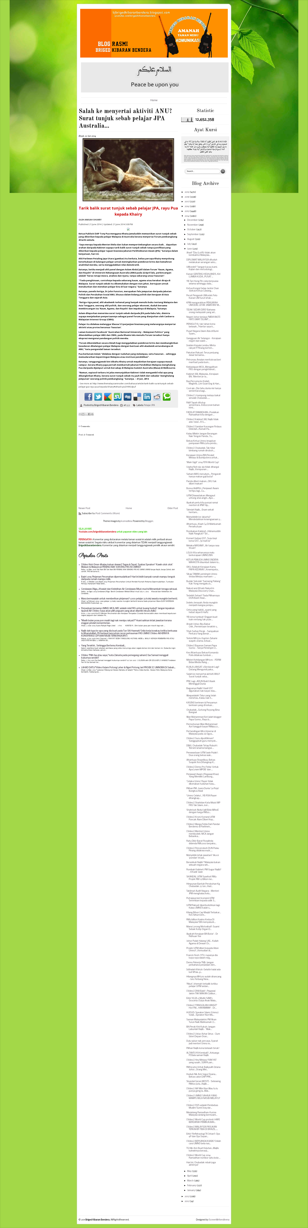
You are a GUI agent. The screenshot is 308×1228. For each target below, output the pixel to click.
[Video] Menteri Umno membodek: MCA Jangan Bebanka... (200, 834)
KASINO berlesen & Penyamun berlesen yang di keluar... (201, 704)
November (192, 225)
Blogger (149, 521)
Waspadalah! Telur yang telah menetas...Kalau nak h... (201, 697)
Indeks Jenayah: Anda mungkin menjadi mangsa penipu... (202, 604)
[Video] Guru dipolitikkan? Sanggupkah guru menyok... (201, 739)
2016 (187, 206)
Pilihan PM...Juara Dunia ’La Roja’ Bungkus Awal (202, 789)
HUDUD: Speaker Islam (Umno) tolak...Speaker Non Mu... (202, 1013)
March (190, 1181)
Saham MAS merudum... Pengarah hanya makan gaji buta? (203, 475)
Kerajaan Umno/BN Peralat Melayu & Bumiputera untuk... (202, 456)
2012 (187, 1201)
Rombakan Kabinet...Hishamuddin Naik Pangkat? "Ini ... (203, 532)
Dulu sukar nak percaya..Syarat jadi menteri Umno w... (202, 1042)
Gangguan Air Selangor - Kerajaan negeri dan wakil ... (203, 339)
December (192, 220)
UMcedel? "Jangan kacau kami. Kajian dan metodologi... (202, 268)
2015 (187, 211)
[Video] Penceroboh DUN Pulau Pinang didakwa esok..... (202, 849)
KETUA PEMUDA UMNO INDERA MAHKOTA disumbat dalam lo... (203, 561)
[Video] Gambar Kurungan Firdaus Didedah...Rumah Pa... (203, 428)
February (192, 1185)
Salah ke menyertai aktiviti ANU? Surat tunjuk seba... (203, 675)
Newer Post (84, 508)
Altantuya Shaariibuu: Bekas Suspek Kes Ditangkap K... (200, 761)
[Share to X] (86, 414)
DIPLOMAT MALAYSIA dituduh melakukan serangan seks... (201, 261)
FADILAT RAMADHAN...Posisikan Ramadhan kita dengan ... (202, 413)
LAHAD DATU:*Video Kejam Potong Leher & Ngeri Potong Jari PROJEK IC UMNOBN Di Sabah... (128, 667)
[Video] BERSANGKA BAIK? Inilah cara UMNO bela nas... (203, 1142)
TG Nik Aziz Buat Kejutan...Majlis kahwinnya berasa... (202, 1149)
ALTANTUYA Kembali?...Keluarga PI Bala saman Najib (202, 1054)
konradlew (126, 521)
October (191, 229)
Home (154, 100)
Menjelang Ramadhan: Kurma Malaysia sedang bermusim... (201, 1113)
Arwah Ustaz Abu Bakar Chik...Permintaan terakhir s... (202, 625)
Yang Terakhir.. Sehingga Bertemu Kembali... (103, 646)
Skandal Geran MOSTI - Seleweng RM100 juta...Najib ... (203, 1082)
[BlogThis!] (83, 414)
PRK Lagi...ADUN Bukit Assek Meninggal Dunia (200, 682)
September (193, 234)
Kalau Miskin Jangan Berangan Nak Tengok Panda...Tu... (201, 435)
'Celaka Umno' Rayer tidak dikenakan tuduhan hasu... (200, 782)
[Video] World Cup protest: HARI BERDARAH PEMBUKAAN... (203, 1121)
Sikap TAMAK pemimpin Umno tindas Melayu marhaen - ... (201, 575)
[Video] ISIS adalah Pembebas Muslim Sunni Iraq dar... (202, 1106)
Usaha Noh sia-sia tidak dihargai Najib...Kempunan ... (202, 468)
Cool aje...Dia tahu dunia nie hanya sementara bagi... (203, 389)
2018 (187, 197)
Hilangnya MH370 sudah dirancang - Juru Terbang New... (203, 978)
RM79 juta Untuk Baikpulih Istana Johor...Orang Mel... (203, 1068)
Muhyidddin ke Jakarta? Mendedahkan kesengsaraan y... (203, 518)
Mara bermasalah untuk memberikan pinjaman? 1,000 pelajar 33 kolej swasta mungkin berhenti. (129, 599)
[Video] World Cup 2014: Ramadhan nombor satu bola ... (203, 1156)
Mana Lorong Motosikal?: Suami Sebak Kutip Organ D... (202, 928)
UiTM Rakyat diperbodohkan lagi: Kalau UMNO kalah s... (203, 906)
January (191, 1190)
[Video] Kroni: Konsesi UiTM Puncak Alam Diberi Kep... (200, 818)
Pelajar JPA (149, 405)
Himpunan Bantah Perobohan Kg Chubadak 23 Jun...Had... (203, 885)
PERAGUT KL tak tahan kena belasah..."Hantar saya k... (200, 325)
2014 (187, 216)
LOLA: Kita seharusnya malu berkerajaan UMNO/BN (200, 554)
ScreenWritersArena (219, 1220)
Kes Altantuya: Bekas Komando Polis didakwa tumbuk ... (202, 654)
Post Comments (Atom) (108, 513)
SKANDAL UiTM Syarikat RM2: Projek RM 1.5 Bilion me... (201, 878)
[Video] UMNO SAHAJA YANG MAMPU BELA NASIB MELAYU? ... (203, 1098)
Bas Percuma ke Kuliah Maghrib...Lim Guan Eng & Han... (203, 382)
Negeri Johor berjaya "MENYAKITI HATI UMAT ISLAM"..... (203, 318)
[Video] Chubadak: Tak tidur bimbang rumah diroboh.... (200, 449)
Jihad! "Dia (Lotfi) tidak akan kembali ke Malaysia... (201, 254)
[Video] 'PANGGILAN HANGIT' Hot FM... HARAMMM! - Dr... (201, 1006)
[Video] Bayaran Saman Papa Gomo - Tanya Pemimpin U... (201, 647)
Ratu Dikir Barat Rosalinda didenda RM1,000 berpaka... (201, 842)
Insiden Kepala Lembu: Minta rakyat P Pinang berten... (201, 346)
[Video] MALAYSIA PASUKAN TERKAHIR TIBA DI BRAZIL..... (202, 1128)
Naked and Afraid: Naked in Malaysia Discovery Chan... (200, 589)
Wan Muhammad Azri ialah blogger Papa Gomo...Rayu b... (204, 718)
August (191, 239)
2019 (187, 192)
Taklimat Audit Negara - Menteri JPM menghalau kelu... (202, 892)
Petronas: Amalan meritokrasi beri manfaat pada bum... (203, 361)
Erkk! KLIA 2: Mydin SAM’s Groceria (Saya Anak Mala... (201, 999)
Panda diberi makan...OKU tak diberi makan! (201, 482)
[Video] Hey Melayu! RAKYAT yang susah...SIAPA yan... (201, 1061)
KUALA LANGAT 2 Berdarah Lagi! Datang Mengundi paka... (202, 668)
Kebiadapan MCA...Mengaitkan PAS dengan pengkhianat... (202, 368)
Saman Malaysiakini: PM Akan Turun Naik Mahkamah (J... (201, 1021)
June (189, 249)
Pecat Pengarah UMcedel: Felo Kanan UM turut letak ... (201, 296)
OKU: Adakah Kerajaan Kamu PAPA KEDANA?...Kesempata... (202, 568)
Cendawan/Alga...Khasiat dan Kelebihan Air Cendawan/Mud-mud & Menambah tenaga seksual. (129, 589)
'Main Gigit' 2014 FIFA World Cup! (202, 462)
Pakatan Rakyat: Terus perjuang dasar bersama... (202, 354)
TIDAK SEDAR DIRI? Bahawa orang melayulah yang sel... (201, 311)
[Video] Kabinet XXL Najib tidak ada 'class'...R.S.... (202, 420)
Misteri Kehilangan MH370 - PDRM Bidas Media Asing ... (203, 661)
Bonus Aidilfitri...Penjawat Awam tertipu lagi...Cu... (202, 489)
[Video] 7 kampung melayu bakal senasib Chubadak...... (203, 396)
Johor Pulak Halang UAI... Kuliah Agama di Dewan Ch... (202, 942)
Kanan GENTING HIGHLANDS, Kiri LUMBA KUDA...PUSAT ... (203, 275)
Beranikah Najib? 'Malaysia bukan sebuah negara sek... (203, 863)
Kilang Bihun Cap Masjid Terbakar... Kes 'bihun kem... (203, 913)
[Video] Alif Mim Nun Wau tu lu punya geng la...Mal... (202, 1089)
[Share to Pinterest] (92, 414)
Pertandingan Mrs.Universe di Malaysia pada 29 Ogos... (201, 732)
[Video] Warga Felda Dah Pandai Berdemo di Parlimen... (203, 825)
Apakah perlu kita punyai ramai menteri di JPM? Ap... (202, 504)
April (189, 1176)
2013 (187, 1196)
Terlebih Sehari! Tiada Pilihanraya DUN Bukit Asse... (203, 597)
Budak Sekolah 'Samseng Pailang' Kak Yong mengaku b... (203, 582)
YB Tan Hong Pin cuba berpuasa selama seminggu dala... (202, 282)
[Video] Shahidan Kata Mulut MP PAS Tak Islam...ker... (203, 804)
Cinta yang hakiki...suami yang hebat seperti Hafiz (201, 611)
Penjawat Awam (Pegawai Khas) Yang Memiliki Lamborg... (202, 775)
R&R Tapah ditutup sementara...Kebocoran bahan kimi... (203, 405)
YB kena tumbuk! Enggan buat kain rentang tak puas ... (202, 618)
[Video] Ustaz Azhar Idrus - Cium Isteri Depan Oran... (203, 1035)
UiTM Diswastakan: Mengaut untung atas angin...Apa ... (200, 497)
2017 (187, 201)
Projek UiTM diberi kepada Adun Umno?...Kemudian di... (202, 949)
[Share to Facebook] (89, 414)
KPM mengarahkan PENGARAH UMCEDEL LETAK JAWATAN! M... (203, 304)
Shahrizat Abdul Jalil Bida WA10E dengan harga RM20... (202, 811)
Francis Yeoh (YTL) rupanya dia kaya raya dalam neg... (202, 956)
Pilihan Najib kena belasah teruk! (202, 1048)
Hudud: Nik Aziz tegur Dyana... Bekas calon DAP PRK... (201, 1075)
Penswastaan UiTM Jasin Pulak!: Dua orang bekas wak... (202, 754)
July (189, 244)
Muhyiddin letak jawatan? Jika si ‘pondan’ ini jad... (202, 856)
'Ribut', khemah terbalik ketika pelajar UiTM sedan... (202, 985)
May (189, 1171)
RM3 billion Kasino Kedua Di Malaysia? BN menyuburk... (201, 921)
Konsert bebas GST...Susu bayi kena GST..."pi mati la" (201, 539)
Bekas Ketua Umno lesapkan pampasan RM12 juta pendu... (202, 442)
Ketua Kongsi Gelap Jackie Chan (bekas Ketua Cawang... (202, 289)
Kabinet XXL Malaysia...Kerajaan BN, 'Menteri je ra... (202, 375)
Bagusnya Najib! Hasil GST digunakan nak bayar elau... (201, 689)
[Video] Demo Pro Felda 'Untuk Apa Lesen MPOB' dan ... (202, 768)
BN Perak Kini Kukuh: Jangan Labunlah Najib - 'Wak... (200, 1028)
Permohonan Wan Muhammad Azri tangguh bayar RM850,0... (202, 725)
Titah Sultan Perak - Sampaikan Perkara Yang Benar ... (202, 632)
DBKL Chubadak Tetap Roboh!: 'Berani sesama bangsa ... (202, 747)
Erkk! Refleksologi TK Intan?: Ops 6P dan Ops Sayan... (203, 1135)
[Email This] (80, 414)
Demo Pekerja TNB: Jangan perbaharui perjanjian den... (201, 963)
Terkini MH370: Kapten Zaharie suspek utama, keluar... (201, 639)
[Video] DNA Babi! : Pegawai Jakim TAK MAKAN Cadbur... (201, 992)
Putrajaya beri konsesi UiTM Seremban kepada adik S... (201, 899)
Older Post (172, 508)
